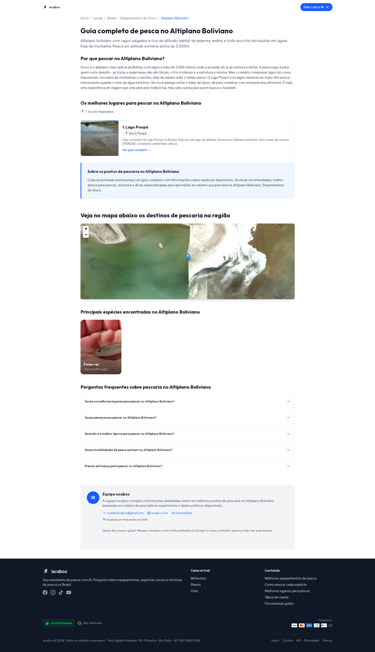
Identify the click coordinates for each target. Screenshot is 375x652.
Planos (196, 585)
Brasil (111, 18)
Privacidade (311, 640)
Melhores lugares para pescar (287, 591)
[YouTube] (68, 592)
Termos (327, 640)
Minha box (198, 578)
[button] (187, 257)
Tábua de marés (277, 597)
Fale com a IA (314, 7)
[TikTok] (60, 592)
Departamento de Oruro (138, 18)
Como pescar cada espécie (286, 585)
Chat (194, 591)
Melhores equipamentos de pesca (290, 578)
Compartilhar (183, 513)
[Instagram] (53, 592)
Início (85, 18)
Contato (287, 640)
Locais (98, 18)
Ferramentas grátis (279, 603)
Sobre (275, 640)
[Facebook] (45, 592)
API (298, 640)
